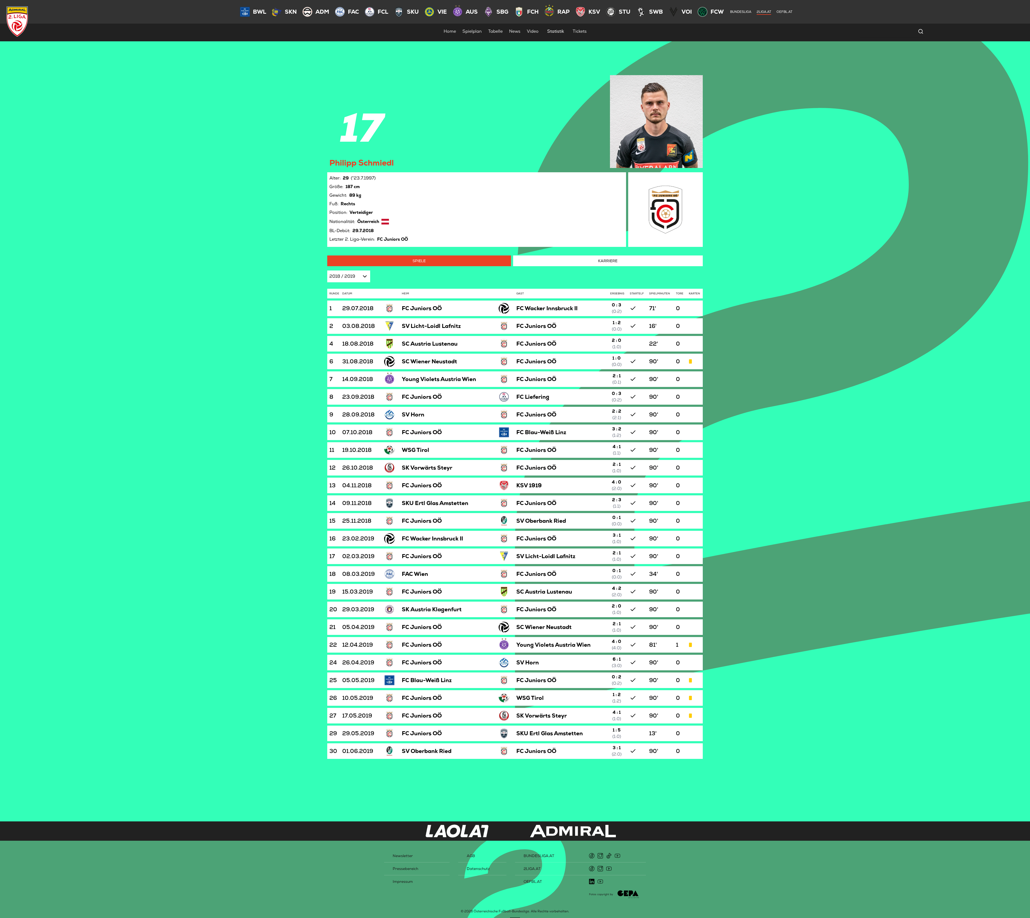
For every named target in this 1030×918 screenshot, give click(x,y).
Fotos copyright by (601, 894)
